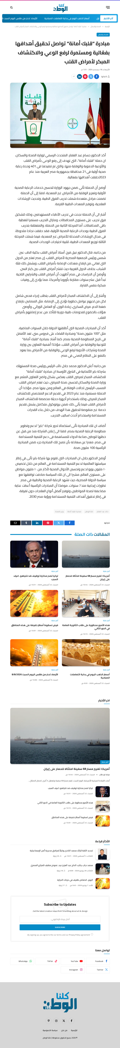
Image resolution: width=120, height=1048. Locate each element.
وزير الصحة (59, 511)
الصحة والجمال (103, 34)
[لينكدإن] (79, 76)
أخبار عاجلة (106, 571)
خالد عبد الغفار (102, 511)
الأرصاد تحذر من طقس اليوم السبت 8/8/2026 (36, 18)
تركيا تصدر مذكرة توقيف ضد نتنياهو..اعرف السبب (35, 577)
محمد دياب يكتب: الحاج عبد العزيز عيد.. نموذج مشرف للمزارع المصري (62, 865)
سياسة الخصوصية (50, 1030)
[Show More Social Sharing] (73, 76)
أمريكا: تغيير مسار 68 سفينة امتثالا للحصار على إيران (88, 577)
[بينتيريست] (85, 76)
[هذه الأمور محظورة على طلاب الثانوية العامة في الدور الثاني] (86, 603)
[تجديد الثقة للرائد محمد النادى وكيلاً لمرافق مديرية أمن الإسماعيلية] (103, 854)
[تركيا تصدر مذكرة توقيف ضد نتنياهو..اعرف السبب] (34, 554)
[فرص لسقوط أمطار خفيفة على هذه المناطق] (34, 603)
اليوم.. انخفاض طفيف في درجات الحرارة (75, 879)
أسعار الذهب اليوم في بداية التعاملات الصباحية (87, 18)
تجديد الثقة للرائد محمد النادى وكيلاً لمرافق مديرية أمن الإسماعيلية (61, 850)
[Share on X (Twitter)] (90, 76)
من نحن (64, 1030)
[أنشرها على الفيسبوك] (96, 76)
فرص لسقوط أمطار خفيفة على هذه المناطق (34, 625)
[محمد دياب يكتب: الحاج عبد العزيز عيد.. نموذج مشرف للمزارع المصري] (103, 868)
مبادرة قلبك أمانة (74, 511)
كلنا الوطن (89, 511)
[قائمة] (108, 7)
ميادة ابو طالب (104, 774)
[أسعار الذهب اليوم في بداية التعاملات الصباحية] (86, 652)
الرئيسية (74, 1030)
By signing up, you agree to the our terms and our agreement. (58, 935)
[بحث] (11, 7)
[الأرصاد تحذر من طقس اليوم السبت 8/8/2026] (34, 652)
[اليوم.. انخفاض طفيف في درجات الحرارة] (103, 883)
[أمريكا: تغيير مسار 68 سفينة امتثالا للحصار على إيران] (86, 554)
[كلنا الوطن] (60, 7)
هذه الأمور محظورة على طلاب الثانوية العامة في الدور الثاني (86, 626)
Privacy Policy (74, 935)
